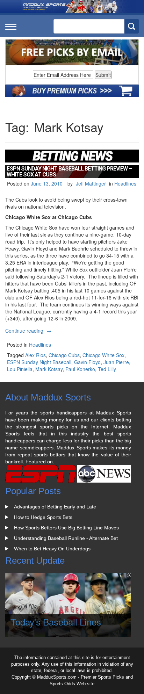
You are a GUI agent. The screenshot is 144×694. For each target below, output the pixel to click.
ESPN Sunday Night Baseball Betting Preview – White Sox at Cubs (69, 171)
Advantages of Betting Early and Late (55, 506)
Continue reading (29, 330)
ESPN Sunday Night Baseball (39, 362)
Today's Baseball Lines (55, 621)
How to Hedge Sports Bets (43, 517)
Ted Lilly (107, 369)
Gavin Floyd (87, 362)
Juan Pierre (116, 362)
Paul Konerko (80, 369)
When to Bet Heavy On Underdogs (52, 548)
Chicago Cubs (64, 355)
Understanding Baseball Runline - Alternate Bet (66, 538)
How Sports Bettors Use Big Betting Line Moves (66, 527)
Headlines (125, 183)
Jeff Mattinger (91, 183)
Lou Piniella (20, 369)
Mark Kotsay (49, 369)
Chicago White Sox (103, 355)
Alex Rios (35, 355)
